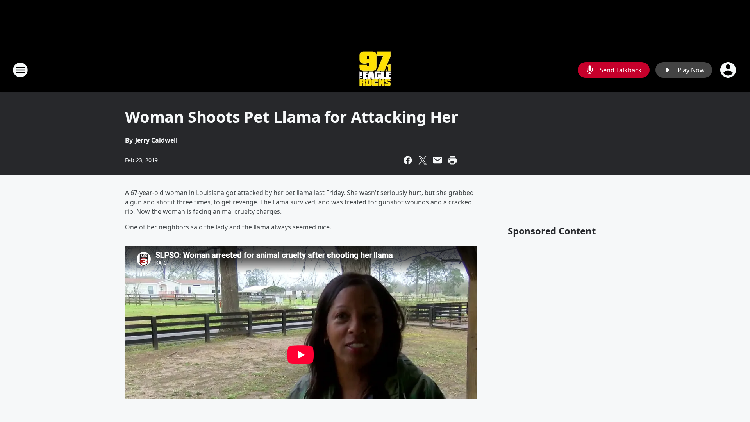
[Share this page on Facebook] (407, 160)
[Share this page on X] (422, 160)
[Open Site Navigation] (20, 70)
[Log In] (729, 70)
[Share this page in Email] (437, 160)
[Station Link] (375, 69)
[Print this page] (452, 160)
